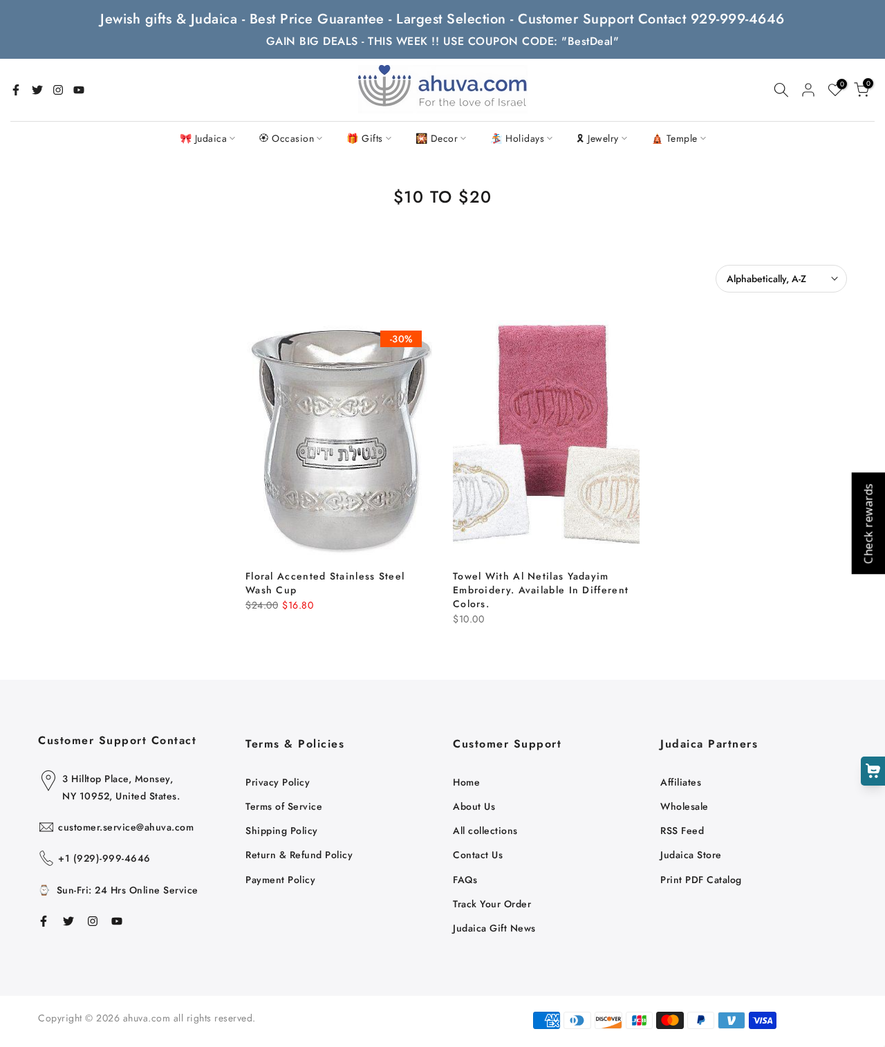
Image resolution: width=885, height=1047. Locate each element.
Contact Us (478, 855)
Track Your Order (492, 904)
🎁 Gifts (364, 138)
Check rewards (867, 523)
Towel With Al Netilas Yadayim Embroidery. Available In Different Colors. (540, 590)
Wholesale (684, 806)
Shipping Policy (281, 830)
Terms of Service (283, 806)
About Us (474, 806)
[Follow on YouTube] (78, 90)
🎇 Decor (437, 138)
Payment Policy (280, 880)
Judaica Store (691, 855)
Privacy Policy (277, 782)
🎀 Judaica (203, 138)
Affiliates (680, 782)
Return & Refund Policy (299, 855)
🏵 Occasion (286, 138)
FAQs (465, 880)
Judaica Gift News (494, 928)
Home (466, 782)
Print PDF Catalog (701, 880)
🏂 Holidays (517, 138)
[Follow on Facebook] (15, 90)
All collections (485, 830)
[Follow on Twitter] (37, 90)
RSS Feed (682, 830)
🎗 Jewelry (598, 138)
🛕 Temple (674, 138)
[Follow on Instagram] (58, 90)
